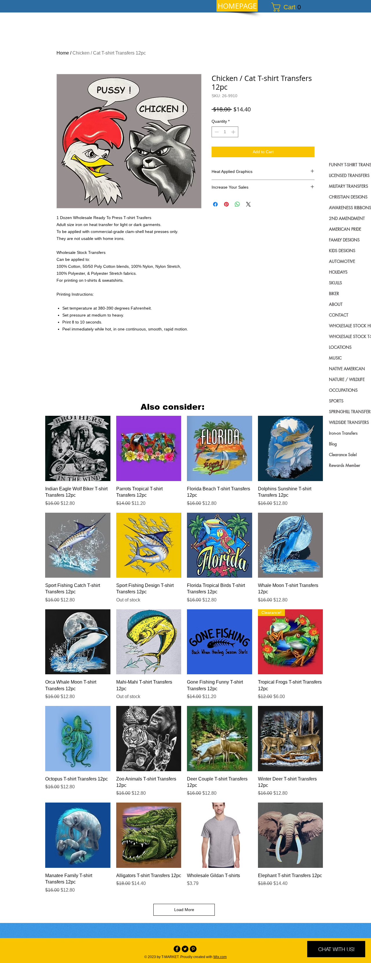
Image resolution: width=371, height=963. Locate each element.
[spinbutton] (225, 132)
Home (63, 52)
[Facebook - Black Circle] (177, 949)
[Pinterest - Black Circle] (193, 949)
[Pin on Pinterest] (226, 204)
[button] (288, 7)
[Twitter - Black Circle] (185, 949)
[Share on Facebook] (215, 204)
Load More (184, 909)
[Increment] (233, 132)
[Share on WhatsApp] (237, 204)
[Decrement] (216, 132)
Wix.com (220, 957)
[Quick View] (77, 448)
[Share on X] (248, 204)
